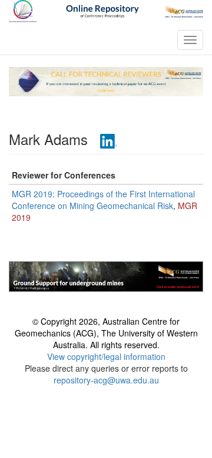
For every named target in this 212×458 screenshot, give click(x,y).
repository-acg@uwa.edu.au (106, 380)
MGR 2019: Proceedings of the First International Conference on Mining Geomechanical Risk (103, 199)
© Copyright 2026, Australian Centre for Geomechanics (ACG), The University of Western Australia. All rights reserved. (106, 333)
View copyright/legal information (106, 356)
